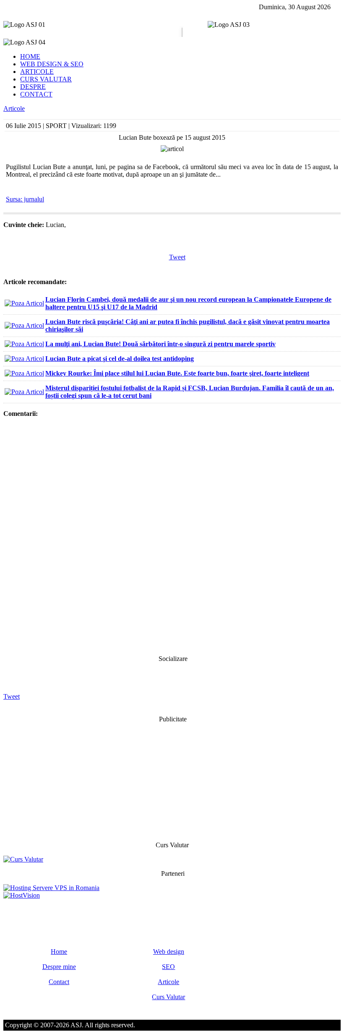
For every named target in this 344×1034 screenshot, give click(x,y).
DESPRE (33, 86)
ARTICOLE (37, 71)
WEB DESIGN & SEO (51, 64)
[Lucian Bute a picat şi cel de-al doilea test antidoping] (24, 358)
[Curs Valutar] (23, 859)
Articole (14, 108)
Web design (168, 951)
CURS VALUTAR (46, 79)
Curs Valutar (168, 996)
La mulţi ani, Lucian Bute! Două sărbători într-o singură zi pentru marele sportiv (160, 343)
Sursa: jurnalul (25, 199)
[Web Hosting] (21, 895)
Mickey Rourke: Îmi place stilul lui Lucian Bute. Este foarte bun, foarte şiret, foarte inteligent (177, 373)
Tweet (177, 257)
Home (59, 951)
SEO (168, 966)
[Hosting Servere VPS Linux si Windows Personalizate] (51, 887)
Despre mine (59, 966)
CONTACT (36, 94)
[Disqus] (172, 535)
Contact (59, 981)
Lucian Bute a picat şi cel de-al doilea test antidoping (119, 358)
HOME (30, 56)
